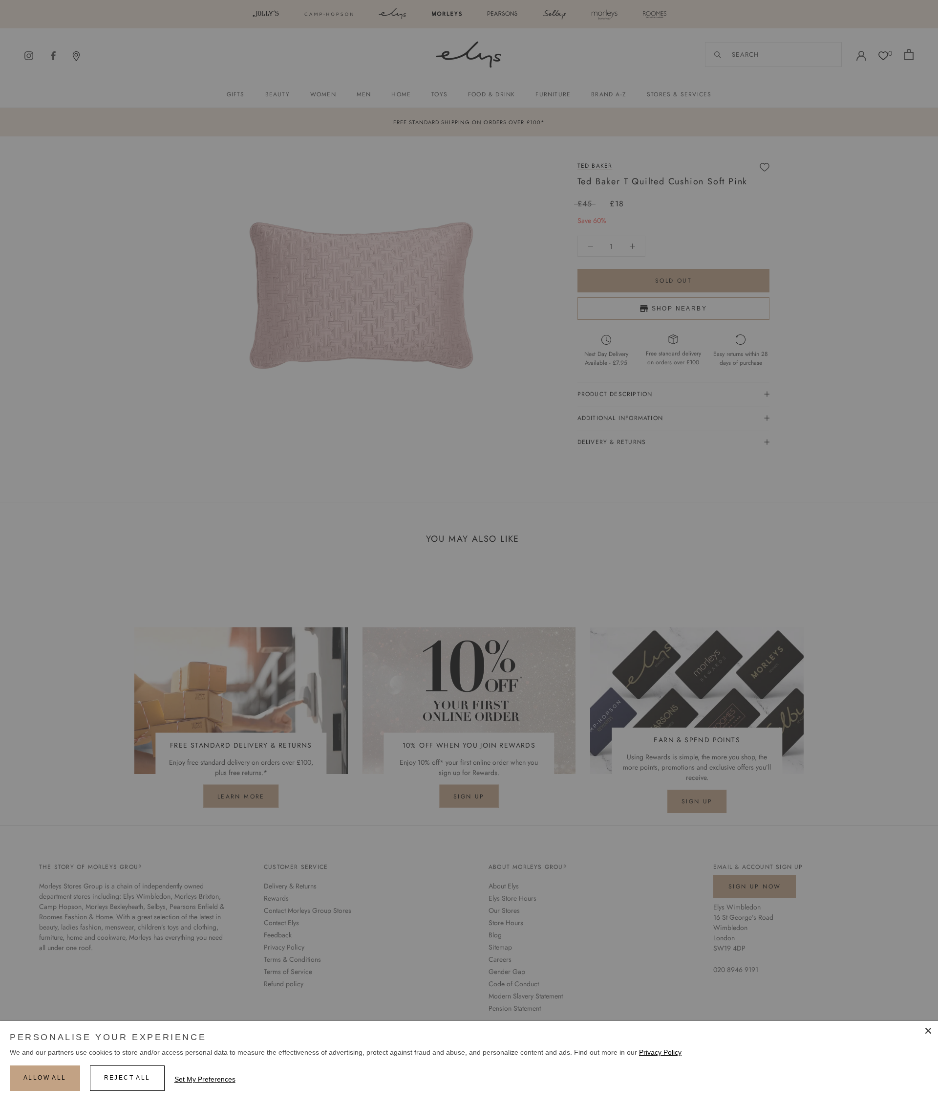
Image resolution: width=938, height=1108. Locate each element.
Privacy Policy (660, 1052)
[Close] (928, 1031)
